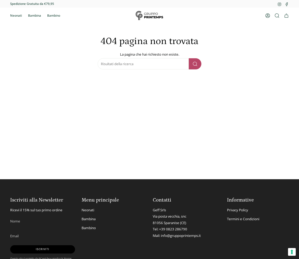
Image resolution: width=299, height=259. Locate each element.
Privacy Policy (237, 210)
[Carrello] (286, 15)
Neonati (88, 210)
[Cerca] (195, 63)
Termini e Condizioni (243, 219)
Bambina (89, 219)
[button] (16, 16)
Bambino (89, 228)
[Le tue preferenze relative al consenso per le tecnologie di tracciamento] (292, 252)
